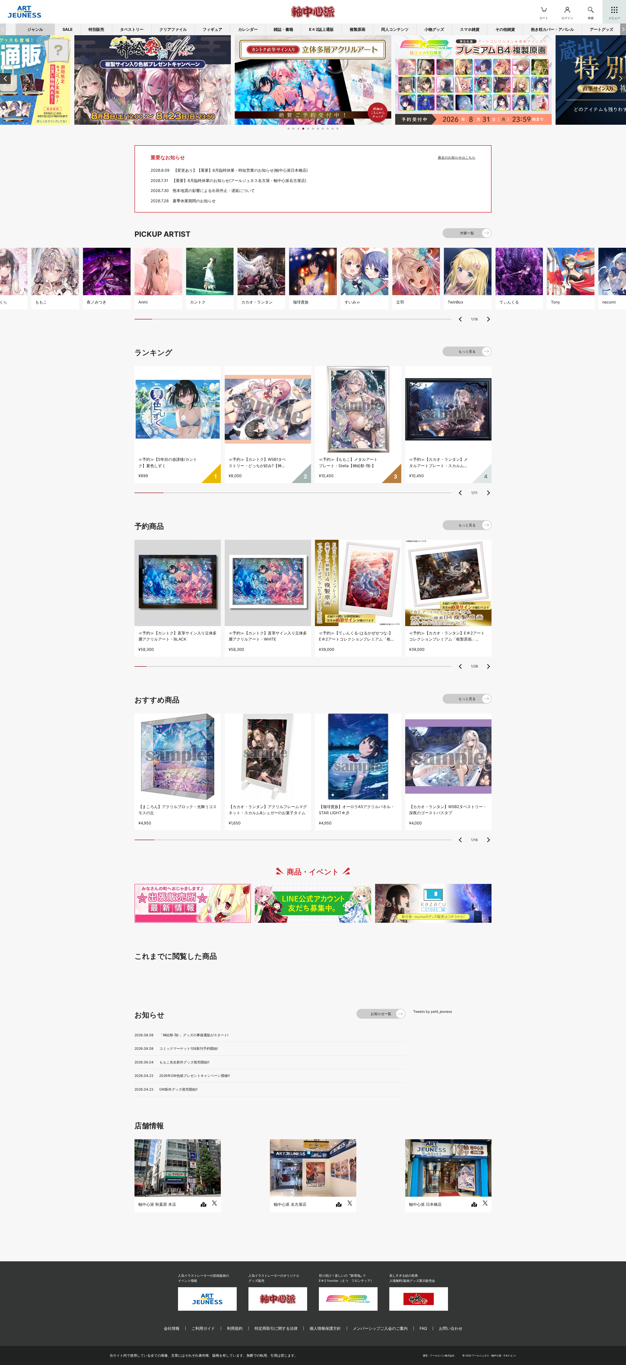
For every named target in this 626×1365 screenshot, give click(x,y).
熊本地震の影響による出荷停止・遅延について (214, 190)
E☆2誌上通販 (321, 29)
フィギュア (212, 29)
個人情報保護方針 (325, 1328)
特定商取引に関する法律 (276, 1328)
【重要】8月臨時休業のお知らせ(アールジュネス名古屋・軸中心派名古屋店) (239, 180)
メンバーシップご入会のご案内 (380, 1328)
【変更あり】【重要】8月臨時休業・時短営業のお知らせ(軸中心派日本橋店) (240, 170)
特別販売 (96, 29)
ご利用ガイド (203, 1328)
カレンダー (248, 29)
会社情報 (171, 1328)
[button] (623, 29)
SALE (68, 29)
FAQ (423, 1328)
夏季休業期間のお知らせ (194, 200)
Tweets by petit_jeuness (432, 1011)
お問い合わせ (450, 1328)
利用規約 (235, 1328)
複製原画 (357, 29)
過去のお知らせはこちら (456, 157)
